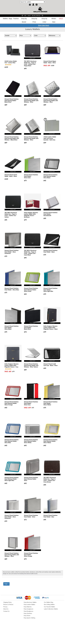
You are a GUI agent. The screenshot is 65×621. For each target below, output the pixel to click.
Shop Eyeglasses (28, 611)
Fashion (16, 18)
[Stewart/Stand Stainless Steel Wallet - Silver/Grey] (32, 391)
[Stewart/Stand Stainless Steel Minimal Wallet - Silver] (32, 467)
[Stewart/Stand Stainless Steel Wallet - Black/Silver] (32, 315)
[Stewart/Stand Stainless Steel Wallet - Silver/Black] (13, 315)
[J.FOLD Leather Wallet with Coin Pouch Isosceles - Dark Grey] (52, 126)
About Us (5, 609)
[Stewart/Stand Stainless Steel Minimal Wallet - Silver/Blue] (13, 429)
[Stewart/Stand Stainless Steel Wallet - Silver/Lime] (32, 164)
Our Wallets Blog (48, 602)
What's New (53, 20)
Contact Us (6, 611)
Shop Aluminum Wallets (30, 602)
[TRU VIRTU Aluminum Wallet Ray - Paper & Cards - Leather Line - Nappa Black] (32, 50)
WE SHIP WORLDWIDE (32, 15)
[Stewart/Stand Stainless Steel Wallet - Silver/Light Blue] (52, 277)
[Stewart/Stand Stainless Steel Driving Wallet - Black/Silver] (13, 88)
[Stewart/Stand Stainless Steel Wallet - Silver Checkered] (13, 239)
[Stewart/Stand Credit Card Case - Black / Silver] (52, 353)
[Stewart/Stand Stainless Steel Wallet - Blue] (52, 504)
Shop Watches (28, 606)
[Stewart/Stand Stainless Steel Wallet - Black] (52, 239)
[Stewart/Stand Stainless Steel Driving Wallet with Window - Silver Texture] (32, 353)
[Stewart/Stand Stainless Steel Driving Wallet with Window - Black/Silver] (13, 126)
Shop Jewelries (28, 613)
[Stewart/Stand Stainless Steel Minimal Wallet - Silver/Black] (52, 164)
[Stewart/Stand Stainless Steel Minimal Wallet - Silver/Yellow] (52, 429)
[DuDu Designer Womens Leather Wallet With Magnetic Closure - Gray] (13, 353)
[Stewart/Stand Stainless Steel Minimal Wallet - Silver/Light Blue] (13, 467)
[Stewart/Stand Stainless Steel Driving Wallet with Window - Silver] (32, 88)
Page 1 (6, 584)
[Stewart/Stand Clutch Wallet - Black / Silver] (13, 164)
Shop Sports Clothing (29, 618)
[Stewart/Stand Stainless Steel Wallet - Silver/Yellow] (52, 391)
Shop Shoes (27, 615)
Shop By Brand (24, 20)
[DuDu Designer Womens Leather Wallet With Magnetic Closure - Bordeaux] (32, 202)
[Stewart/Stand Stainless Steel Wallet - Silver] (32, 504)
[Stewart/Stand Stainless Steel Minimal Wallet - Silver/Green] (32, 277)
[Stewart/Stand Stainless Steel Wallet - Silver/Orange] (32, 542)
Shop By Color (44, 20)
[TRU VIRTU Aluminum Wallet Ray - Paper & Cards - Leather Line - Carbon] (13, 202)
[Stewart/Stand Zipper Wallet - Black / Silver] (52, 50)
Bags (10, 18)
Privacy (5, 606)
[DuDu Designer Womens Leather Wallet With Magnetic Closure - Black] (52, 315)
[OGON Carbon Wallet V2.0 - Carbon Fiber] (13, 50)
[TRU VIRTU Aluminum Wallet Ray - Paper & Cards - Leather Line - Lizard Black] (32, 239)
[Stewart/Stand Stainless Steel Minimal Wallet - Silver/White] (32, 429)
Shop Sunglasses (28, 609)
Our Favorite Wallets (49, 606)
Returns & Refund (8, 604)
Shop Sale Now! (43, 25)
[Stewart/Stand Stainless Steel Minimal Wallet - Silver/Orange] (13, 391)
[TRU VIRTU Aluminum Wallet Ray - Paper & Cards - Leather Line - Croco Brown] (52, 467)
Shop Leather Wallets (29, 604)
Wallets (5, 18)
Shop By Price (34, 20)
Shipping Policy (7, 602)
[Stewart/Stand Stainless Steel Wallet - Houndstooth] (52, 202)
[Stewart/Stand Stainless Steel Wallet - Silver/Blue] (13, 277)
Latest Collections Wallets (51, 609)
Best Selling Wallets (49, 604)
